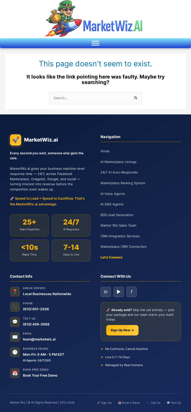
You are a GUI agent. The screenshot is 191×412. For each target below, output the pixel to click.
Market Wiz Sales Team (118, 225)
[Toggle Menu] (95, 43)
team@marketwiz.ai (39, 339)
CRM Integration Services (120, 236)
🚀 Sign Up (104, 403)
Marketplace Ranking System (122, 183)
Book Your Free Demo (40, 375)
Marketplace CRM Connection (123, 246)
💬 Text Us (174, 403)
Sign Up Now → (122, 330)
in (106, 291)
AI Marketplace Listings (118, 162)
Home (105, 151)
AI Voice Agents (112, 194)
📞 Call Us (153, 403)
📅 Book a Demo (129, 403)
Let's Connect (111, 257)
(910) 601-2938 (36, 309)
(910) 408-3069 (36, 324)
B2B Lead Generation (116, 215)
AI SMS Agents (112, 204)
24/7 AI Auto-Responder (119, 172)
